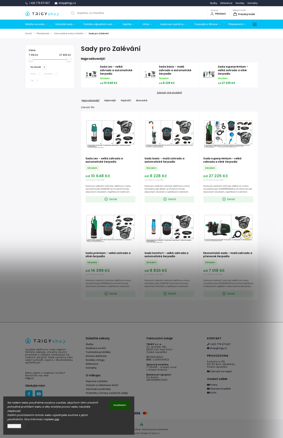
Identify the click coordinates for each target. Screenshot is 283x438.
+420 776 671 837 (220, 344)
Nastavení (14, 426)
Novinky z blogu (95, 360)
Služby (213, 3)
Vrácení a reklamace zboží (102, 385)
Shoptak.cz (154, 433)
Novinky (240, 3)
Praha (213, 385)
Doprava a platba (96, 381)
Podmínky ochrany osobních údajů (107, 393)
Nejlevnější (110, 100)
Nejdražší (126, 100)
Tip (34, 80)
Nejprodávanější (90, 100)
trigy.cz (29, 378)
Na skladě (37, 67)
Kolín (213, 392)
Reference (226, 3)
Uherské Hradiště (220, 388)
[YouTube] (38, 394)
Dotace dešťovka (96, 356)
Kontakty (253, 3)
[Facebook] (29, 394)
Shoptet (135, 433)
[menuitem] (38, 24)
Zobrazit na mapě (221, 371)
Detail (113, 199)
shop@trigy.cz (218, 348)
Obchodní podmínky (98, 389)
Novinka (50, 73)
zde (56, 419)
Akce (35, 73)
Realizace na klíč (96, 348)
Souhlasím (119, 405)
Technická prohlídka (98, 352)
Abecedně (141, 100)
